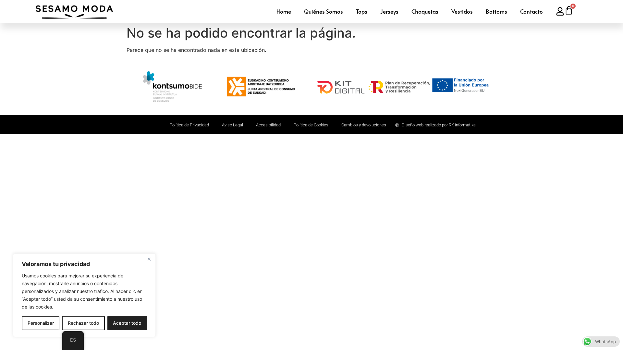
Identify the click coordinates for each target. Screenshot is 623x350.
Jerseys (389, 11)
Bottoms (496, 11)
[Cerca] (149, 259)
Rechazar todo (83, 323)
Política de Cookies (311, 124)
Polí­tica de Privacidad (189, 124)
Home (283, 11)
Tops (361, 11)
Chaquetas (424, 11)
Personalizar (41, 323)
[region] (84, 295)
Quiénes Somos (323, 11)
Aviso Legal (232, 124)
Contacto (531, 11)
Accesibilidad (268, 124)
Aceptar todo (127, 323)
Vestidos (462, 11)
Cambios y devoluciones (363, 124)
